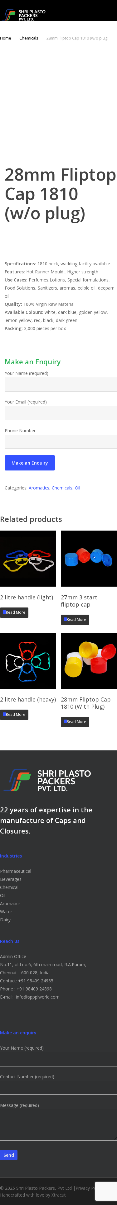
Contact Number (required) (27, 1077)
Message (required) (19, 1105)
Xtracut (58, 1195)
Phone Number (20, 430)
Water (6, 911)
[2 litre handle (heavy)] (28, 661)
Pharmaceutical (15, 871)
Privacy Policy (89, 1188)
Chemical (9, 887)
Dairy (5, 920)
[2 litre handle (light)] (28, 559)
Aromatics (39, 488)
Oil (77, 488)
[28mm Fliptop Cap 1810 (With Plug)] (89, 661)
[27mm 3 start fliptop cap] (89, 559)
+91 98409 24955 (35, 981)
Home (5, 38)
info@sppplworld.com (38, 997)
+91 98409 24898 (34, 989)
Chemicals (28, 38)
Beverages (11, 879)
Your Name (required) (26, 373)
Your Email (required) (26, 402)
